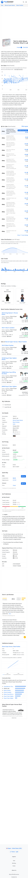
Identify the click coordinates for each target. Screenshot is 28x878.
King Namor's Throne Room (10, 686)
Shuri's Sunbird (7, 692)
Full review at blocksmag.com (8, 615)
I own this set (7, 404)
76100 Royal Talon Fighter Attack (9, 358)
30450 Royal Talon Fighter (9, 386)
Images (18, 47)
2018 (5, 364)
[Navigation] (24, 2)
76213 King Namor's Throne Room (10, 313)
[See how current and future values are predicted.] (25, 467)
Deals (14, 866)
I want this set (7, 407)
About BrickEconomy (14, 874)
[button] (23, 69)
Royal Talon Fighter (8, 698)
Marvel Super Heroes (10, 5)
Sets (2, 5)
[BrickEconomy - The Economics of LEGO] (7, 2)
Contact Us (14, 877)
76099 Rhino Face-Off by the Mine (9, 372)
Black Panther (19, 5)
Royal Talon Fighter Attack (10, 696)
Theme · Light (14, 851)
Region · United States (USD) (15, 848)
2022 (5, 319)
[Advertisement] (14, 23)
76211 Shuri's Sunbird (8, 328)
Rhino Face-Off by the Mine (10, 694)
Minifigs (14, 863)
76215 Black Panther (8, 345)
